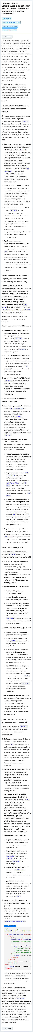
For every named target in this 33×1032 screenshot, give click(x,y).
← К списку (7, 37)
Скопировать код (11, 925)
